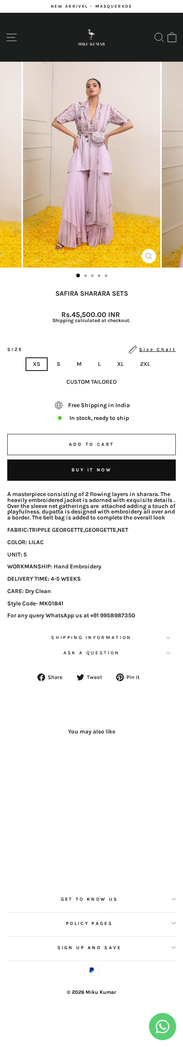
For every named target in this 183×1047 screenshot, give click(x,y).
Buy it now (91, 470)
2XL (145, 363)
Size (91, 349)
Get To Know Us (89, 899)
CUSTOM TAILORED (91, 381)
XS (36, 363)
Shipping (63, 320)
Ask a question (91, 653)
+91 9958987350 (112, 616)
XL (120, 363)
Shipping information (91, 637)
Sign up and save (89, 947)
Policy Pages (89, 923)
